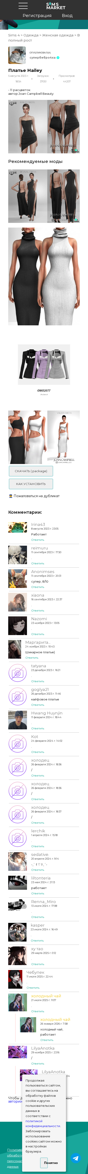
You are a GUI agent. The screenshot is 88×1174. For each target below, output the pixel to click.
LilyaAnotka (43, 1048)
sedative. (40, 854)
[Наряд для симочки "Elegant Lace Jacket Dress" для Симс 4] (44, 370)
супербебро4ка (43, 57)
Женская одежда (57, 35)
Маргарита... (37, 642)
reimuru (39, 548)
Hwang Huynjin (47, 713)
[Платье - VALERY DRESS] (44, 437)
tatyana (38, 666)
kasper (38, 925)
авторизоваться (21, 1101)
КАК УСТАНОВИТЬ (31, 484)
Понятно (46, 1163)
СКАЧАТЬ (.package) (31, 471)
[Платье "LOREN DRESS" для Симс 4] (44, 277)
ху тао (37, 948)
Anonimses (42, 571)
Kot (34, 736)
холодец (40, 760)
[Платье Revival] (44, 196)
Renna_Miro (43, 901)
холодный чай (46, 996)
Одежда (31, 35)
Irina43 (38, 524)
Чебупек (35, 972)
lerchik (38, 831)
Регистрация (37, 15)
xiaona (37, 595)
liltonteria (41, 878)
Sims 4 (14, 35)
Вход (67, 15)
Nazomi (39, 618)
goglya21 (40, 689)
